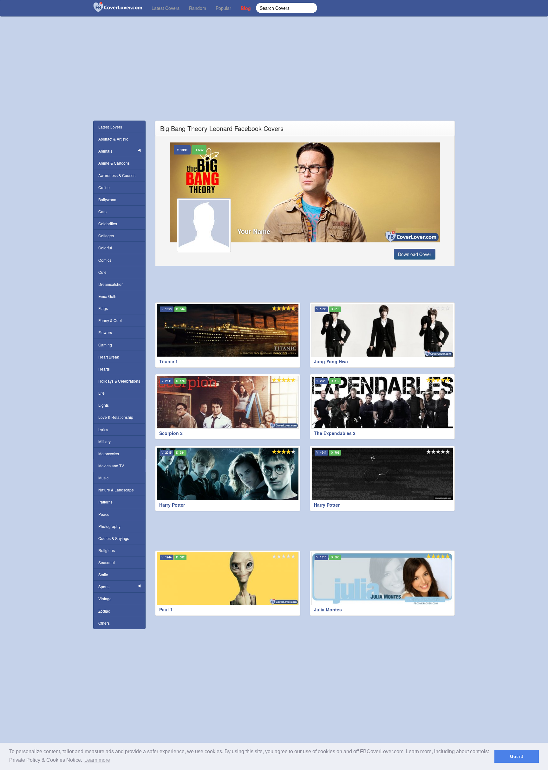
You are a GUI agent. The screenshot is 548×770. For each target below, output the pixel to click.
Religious (106, 550)
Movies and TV (111, 465)
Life (101, 393)
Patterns (105, 501)
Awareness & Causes (116, 175)
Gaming (105, 344)
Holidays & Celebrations (119, 381)
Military (104, 441)
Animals (105, 151)
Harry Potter (172, 505)
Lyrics (103, 429)
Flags (103, 308)
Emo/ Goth (107, 296)
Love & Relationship (115, 417)
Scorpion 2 (171, 433)
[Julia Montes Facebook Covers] (382, 578)
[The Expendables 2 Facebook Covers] (382, 402)
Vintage (105, 598)
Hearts (104, 369)
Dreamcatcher (110, 284)
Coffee (104, 187)
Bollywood (107, 199)
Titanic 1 (168, 361)
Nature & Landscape (116, 489)
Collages (106, 235)
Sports (103, 586)
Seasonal (106, 562)
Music (103, 477)
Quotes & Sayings (113, 538)
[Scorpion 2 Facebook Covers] (228, 402)
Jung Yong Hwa (331, 361)
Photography (109, 526)
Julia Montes (328, 609)
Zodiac (104, 611)
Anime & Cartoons (114, 163)
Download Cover (414, 254)
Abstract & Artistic (113, 138)
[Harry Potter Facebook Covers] (228, 473)
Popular (223, 8)
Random (197, 8)
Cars (102, 211)
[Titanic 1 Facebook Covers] (228, 330)
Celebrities (107, 223)
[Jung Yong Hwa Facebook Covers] (382, 330)
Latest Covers (165, 8)
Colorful (105, 247)
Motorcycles (108, 453)
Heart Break (108, 356)
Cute (102, 272)
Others (104, 623)
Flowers (105, 332)
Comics (104, 260)
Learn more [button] (97, 760)
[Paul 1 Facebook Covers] (228, 578)
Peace (103, 514)
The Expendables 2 (335, 433)
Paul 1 (166, 609)
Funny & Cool (110, 320)
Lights (103, 405)
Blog (246, 8)
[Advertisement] (274, 76)
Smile (103, 574)
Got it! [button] (517, 756)
